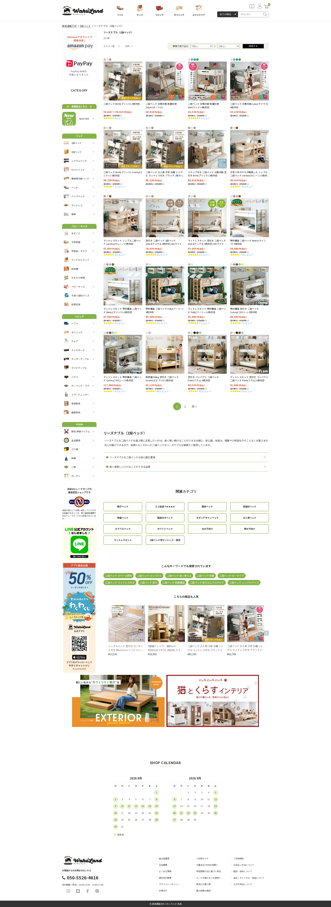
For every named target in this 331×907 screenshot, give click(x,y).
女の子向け (207, 528)
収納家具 (75, 403)
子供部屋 (75, 242)
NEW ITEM (83, 118)
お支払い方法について (243, 864)
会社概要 (163, 864)
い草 (73, 467)
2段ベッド (76, 143)
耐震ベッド (122, 517)
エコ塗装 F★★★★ (165, 506)
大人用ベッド (249, 517)
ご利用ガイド (202, 858)
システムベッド (79, 160)
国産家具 (75, 412)
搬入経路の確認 (203, 890)
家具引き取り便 (203, 884)
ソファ (74, 323)
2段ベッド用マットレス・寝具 (165, 540)
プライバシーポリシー (169, 884)
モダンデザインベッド (207, 517)
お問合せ (163, 890)
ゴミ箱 (74, 449)
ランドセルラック (80, 259)
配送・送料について (242, 871)
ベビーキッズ (78, 286)
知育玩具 (75, 304)
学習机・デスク (79, 251)
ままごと (75, 233)
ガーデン (75, 476)
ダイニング (77, 332)
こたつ (74, 377)
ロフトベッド (78, 169)
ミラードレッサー (80, 394)
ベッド (74, 187)
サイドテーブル (79, 368)
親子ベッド (122, 506)
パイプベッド (78, 196)
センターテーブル (80, 359)
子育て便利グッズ (80, 295)
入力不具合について (242, 884)
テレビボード (78, 350)
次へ (194, 406)
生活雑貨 (75, 440)
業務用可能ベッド (80, 178)
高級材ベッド (249, 506)
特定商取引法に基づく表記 (208, 871)
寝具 (73, 214)
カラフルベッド (123, 528)
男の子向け (249, 528)
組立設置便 (164, 858)
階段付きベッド (165, 517)
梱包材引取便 (165, 877)
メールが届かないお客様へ (208, 877)
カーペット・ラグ (80, 385)
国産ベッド (207, 506)
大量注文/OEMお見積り (207, 864)
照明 (73, 458)
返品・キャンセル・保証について (248, 877)
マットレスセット (123, 540)
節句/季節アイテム (80, 431)
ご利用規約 (238, 858)
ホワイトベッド (165, 528)
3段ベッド (76, 152)
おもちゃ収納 (78, 277)
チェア (74, 341)
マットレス (77, 205)
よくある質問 (165, 871)
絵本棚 (74, 268)
